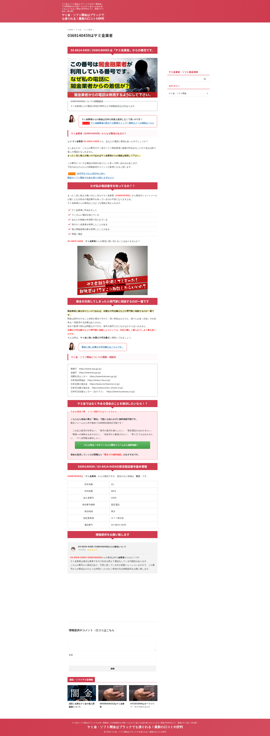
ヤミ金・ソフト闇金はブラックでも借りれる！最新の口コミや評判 (135, 727)
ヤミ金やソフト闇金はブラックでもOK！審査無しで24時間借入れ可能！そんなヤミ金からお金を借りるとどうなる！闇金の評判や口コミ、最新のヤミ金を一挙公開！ (135, 723)
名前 (71, 655)
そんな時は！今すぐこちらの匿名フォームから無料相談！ (111, 445)
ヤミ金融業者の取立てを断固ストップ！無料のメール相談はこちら (122, 123)
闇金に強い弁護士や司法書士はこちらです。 (103, 347)
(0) (122, 106)
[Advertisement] (113, 596)
